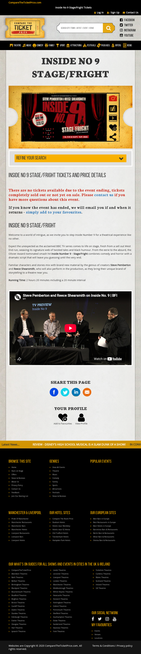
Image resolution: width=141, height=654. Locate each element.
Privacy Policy (17, 485)
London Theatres (60, 581)
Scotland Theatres (103, 581)
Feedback (15, 492)
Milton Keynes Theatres (63, 592)
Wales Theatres (102, 577)
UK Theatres (100, 588)
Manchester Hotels (19, 529)
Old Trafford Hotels (60, 533)
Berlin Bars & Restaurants (103, 533)
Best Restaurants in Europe (104, 522)
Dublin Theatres (18, 610)
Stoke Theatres (59, 621)
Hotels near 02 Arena (61, 529)
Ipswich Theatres (18, 631)
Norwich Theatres (60, 599)
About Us (15, 482)
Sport (62, 45)
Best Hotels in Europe (102, 526)
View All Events (58, 467)
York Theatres (59, 631)
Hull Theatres (17, 628)
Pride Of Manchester (20, 519)
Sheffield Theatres (60, 613)
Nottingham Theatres (62, 603)
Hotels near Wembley (61, 526)
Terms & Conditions (103, 645)
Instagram (129, 30)
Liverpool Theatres (61, 577)
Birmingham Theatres (20, 585)
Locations (98, 638)
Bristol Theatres (18, 603)
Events (97, 631)
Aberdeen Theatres (19, 574)
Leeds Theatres (59, 570)
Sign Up (115, 12)
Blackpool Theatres (19, 588)
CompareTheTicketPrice (21, 570)
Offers (118, 45)
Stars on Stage (17, 471)
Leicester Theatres (61, 574)
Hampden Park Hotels (61, 540)
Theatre (17, 45)
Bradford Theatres (18, 595)
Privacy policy (124, 645)
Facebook (129, 20)
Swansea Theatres (60, 628)
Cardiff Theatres (18, 606)
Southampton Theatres (62, 617)
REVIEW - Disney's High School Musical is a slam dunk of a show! (65, 444)
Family (52, 45)
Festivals (91, 45)
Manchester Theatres (62, 585)
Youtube (128, 35)
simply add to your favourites (53, 212)
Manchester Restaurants (21, 522)
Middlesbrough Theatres (63, 588)
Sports (55, 485)
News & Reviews (18, 478)
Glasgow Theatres (18, 624)
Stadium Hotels (58, 522)
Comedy (40, 45)
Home (13, 467)
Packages (105, 45)
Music (28, 45)
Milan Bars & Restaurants (103, 537)
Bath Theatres (17, 577)
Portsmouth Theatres (62, 610)
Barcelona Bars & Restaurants (105, 529)
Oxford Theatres (60, 606)
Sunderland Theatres (61, 624)
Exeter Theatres (18, 621)
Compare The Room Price (62, 519)
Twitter (128, 25)
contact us (103, 194)
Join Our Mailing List (19, 496)
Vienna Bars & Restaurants (104, 540)
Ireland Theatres (102, 585)
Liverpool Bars (17, 537)
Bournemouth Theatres (21, 592)
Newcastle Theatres (61, 595)
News (129, 45)
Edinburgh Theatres (19, 617)
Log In (100, 12)
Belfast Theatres (18, 581)
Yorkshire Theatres (103, 570)
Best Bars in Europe (101, 519)
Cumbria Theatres (103, 574)
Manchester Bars (18, 526)
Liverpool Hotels (18, 540)
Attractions (76, 45)
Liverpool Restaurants (20, 533)
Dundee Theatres (18, 613)
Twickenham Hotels (60, 537)
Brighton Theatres (18, 599)
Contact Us (132, 12)
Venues (97, 634)
